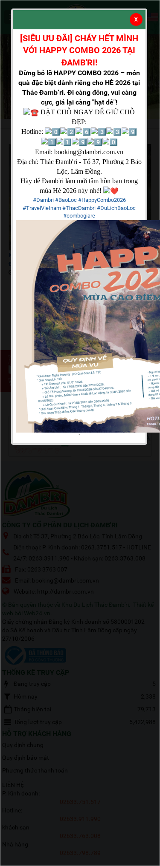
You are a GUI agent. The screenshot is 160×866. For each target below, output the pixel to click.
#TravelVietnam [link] (42, 208)
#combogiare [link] (79, 215)
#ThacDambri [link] (79, 208)
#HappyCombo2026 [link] (102, 200)
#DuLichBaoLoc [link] (116, 208)
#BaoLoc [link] (66, 200)
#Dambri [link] (43, 200)
